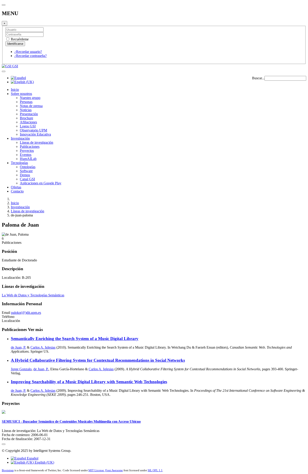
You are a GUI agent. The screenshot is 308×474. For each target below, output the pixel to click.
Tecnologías (19, 163)
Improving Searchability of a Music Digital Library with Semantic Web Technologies (89, 381)
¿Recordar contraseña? (30, 56)
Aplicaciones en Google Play (40, 183)
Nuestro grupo (30, 98)
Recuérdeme (19, 39)
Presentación (29, 114)
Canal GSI (27, 179)
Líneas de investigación (36, 142)
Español (32, 458)
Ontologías (27, 167)
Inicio (15, 90)
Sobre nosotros (21, 94)
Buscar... (258, 78)
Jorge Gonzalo (21, 369)
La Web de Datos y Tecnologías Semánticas (33, 295)
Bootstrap (8, 470)
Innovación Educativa (35, 134)
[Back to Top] (3, 444)
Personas (26, 102)
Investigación (20, 138)
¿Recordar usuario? (28, 52)
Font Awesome (114, 470)
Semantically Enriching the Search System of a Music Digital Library (74, 338)
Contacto (17, 191)
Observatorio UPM (33, 130)
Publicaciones (29, 146)
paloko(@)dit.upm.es (26, 312)
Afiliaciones (28, 122)
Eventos (25, 155)
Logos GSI (28, 126)
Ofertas (16, 187)
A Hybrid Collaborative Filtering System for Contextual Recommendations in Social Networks (98, 360)
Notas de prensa (31, 106)
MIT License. (96, 470)
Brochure (26, 118)
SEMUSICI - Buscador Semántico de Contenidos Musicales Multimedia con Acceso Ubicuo (71, 421)
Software (26, 171)
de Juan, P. (18, 347)
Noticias (26, 110)
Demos (25, 175)
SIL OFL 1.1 (155, 470)
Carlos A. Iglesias (42, 347)
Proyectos (27, 151)
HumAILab (28, 159)
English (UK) (44, 462)
